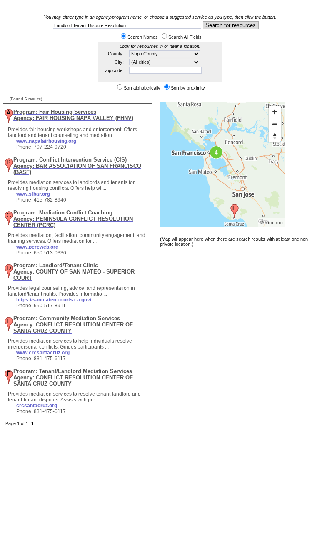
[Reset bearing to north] (275, 136)
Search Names (143, 37)
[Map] (222, 164)
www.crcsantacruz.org (43, 353)
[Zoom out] (275, 124)
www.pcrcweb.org (37, 247)
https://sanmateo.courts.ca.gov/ (53, 300)
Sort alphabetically (142, 87)
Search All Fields (185, 37)
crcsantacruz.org (36, 405)
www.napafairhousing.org (46, 141)
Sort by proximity (188, 87)
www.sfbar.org (33, 194)
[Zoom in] (275, 112)
